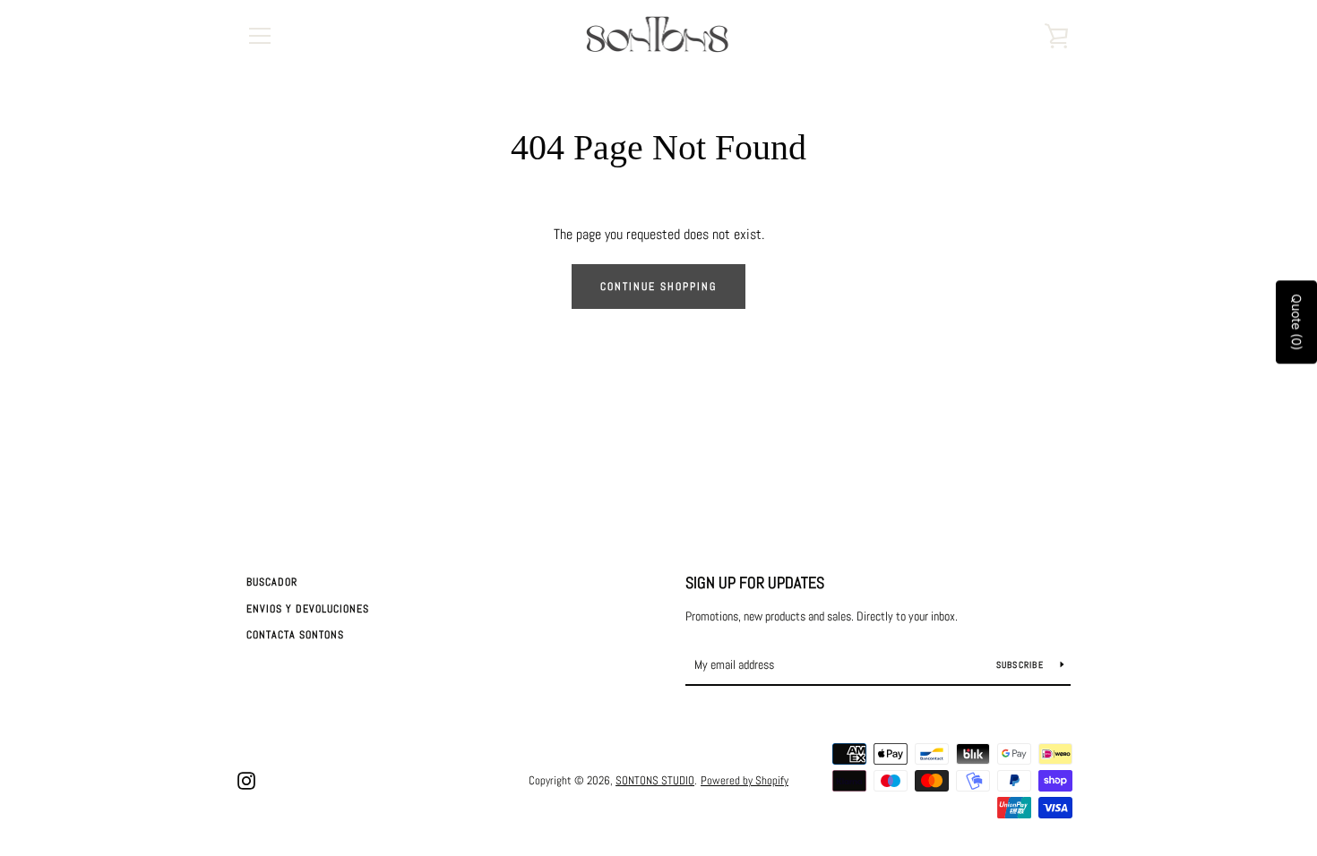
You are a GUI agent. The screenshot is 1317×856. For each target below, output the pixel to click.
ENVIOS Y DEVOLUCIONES (307, 609)
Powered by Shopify (744, 780)
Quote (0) (1296, 322)
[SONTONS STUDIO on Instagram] (246, 779)
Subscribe (1021, 665)
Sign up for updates (754, 582)
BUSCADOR (271, 582)
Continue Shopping (658, 286)
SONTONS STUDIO (654, 780)
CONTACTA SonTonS (295, 635)
